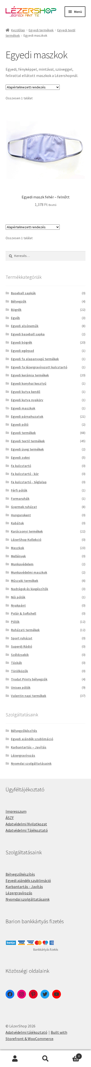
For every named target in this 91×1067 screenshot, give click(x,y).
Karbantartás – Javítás (28, 747)
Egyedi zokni (20, 457)
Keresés (45, 1058)
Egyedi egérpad (22, 350)
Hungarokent (21, 515)
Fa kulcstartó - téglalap (29, 482)
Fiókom (15, 1058)
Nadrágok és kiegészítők (29, 589)
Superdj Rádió (21, 646)
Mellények (18, 556)
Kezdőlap (18, 30)
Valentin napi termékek (28, 696)
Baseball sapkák (23, 293)
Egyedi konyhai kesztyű (28, 383)
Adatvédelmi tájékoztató (26, 1032)
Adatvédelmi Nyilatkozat (26, 823)
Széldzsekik (20, 654)
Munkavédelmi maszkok (29, 572)
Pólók (15, 621)
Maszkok (17, 548)
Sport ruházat (21, 638)
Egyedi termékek (41, 30)
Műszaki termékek (24, 580)
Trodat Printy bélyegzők (29, 679)
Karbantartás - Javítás (24, 886)
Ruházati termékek (25, 630)
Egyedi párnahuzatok (27, 416)
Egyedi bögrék (21, 342)
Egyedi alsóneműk (24, 326)
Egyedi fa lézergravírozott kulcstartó (39, 367)
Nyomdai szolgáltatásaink (31, 763)
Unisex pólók (20, 687)
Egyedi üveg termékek (27, 449)
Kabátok (17, 523)
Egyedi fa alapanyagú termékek (35, 359)
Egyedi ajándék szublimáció (32, 739)
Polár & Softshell (23, 613)
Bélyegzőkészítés (24, 730)
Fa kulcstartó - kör (25, 474)
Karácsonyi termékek (27, 531)
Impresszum (16, 811)
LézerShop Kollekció (26, 539)
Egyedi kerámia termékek (30, 375)
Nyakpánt (18, 605)
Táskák (16, 663)
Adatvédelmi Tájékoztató (27, 830)
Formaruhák (20, 498)
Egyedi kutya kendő (25, 392)
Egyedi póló (19, 424)
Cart (70, 1054)
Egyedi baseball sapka (28, 334)
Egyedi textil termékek (28, 441)
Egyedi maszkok (23, 408)
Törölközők (19, 671)
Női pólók (18, 597)
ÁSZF (10, 817)
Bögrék (16, 309)
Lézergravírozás (23, 755)
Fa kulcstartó (21, 466)
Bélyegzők (18, 301)
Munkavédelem (22, 564)
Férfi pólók (19, 490)
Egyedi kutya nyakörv (27, 400)
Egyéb (15, 318)
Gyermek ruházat (24, 507)
